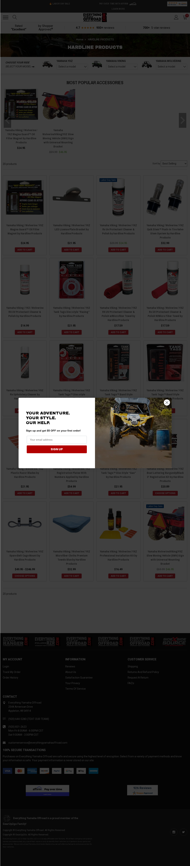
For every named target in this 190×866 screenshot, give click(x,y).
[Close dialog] (167, 402)
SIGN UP (57, 449)
